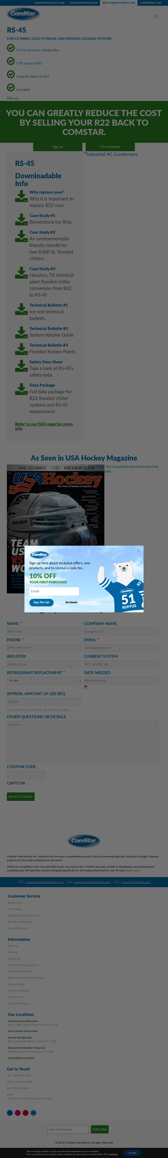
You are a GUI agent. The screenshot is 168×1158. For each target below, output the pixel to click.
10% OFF (43, 576)
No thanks (71, 602)
